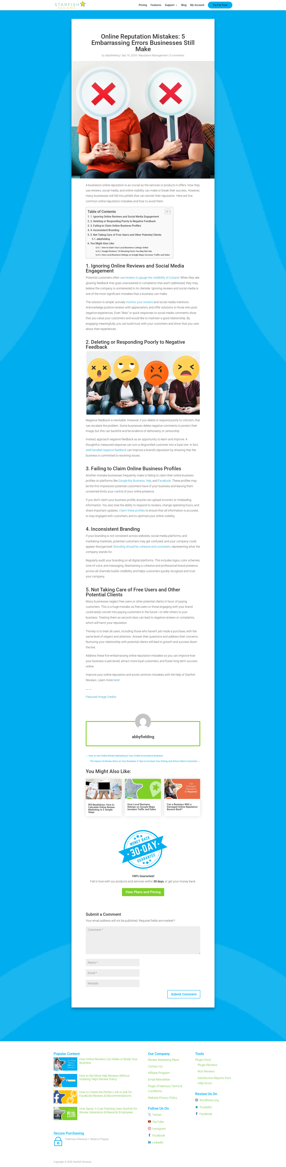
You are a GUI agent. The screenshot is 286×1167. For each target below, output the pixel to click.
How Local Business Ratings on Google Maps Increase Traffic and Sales (136, 255)
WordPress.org (209, 1100)
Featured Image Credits (101, 697)
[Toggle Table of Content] (166, 211)
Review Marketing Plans (163, 1059)
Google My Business (131, 480)
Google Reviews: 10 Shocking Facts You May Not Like (127, 251)
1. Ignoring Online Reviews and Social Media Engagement (124, 216)
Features (156, 5)
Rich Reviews (206, 1071)
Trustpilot (205, 1107)
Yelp (148, 480)
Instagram (159, 1128)
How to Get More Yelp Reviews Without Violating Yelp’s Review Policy (104, 1077)
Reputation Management (153, 55)
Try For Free (220, 5)
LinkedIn (157, 1142)
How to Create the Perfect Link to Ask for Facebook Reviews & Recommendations (105, 1093)
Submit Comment (184, 994)
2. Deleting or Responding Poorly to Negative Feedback (122, 221)
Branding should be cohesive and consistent (142, 546)
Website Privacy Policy (162, 1097)
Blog (184, 5)
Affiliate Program (159, 1073)
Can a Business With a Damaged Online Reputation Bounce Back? (182, 807)
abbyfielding (112, 55)
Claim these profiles (132, 510)
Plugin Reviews (207, 1065)
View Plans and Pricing (143, 892)
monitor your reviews (139, 302)
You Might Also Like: (102, 243)
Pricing (143, 5)
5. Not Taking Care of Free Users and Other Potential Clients (125, 234)
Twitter (156, 1114)
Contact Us (155, 1066)
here (116, 680)
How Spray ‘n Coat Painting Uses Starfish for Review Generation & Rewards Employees (108, 1110)
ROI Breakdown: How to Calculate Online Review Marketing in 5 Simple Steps (101, 808)
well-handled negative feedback (106, 450)
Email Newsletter (159, 1079)
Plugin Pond (203, 1059)
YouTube (158, 1121)
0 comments (177, 55)
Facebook (164, 480)
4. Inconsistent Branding (104, 230)
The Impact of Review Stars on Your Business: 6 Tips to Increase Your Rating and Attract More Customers (145, 761)
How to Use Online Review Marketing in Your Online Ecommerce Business (124, 755)
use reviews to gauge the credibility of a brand (149, 277)
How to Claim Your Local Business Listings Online (125, 247)
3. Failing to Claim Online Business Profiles (115, 225)
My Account (197, 5)
